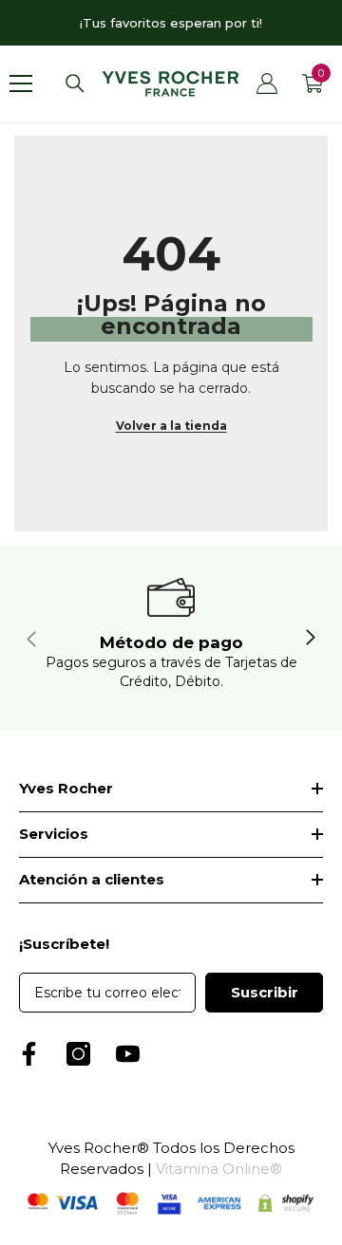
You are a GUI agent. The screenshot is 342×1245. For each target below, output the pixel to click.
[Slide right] (309, 638)
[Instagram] (78, 1053)
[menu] (21, 83)
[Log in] (266, 83)
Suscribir (264, 992)
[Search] (75, 83)
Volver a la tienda (171, 425)
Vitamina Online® (219, 1169)
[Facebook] (29, 1053)
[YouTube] (127, 1053)
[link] (171, 638)
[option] (171, 23)
